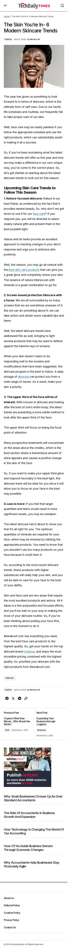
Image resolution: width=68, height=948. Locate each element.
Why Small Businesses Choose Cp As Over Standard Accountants (33, 798)
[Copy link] (26, 698)
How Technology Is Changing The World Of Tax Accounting (34, 831)
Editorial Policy (12, 905)
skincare (24, 376)
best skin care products (24, 269)
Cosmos (29, 651)
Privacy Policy (11, 920)
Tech (7, 730)
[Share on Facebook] (7, 698)
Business (41, 730)
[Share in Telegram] (19, 698)
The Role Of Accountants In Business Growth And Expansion (29, 815)
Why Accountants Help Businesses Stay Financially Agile (31, 864)
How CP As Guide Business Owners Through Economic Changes (28, 848)
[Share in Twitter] (13, 698)
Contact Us (10, 927)
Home (6, 16)
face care (39, 213)
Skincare (10, 678)
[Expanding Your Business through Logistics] (49, 724)
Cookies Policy (12, 912)
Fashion (8, 39)
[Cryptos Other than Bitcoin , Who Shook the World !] (19, 724)
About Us (9, 898)
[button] (5, 5)
